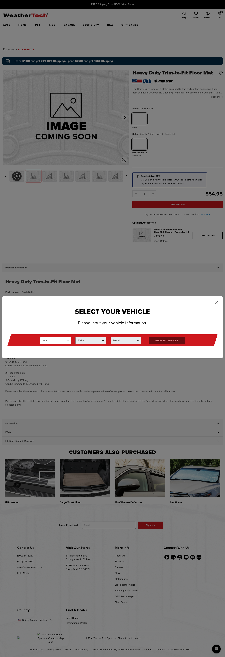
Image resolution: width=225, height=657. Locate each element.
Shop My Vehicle (166, 340)
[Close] (216, 303)
